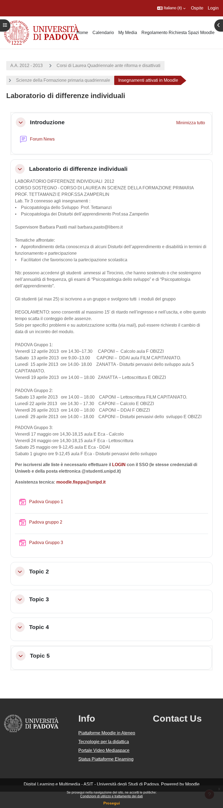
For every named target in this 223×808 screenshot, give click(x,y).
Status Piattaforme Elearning (106, 759)
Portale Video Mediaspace (103, 750)
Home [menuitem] (82, 32)
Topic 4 (39, 627)
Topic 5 (40, 655)
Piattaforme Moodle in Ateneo (106, 733)
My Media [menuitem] (127, 32)
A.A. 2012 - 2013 (26, 65)
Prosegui (111, 803)
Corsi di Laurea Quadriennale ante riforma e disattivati (108, 65)
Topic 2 (39, 571)
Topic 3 (39, 599)
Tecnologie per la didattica (103, 741)
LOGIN (119, 464)
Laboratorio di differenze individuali (78, 169)
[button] (171, 8)
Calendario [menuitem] (103, 32)
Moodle (192, 784)
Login (213, 8)
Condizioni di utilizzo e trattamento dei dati (111, 796)
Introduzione (47, 122)
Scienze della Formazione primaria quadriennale (63, 80)
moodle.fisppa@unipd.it (81, 482)
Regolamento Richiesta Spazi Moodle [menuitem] (178, 32)
